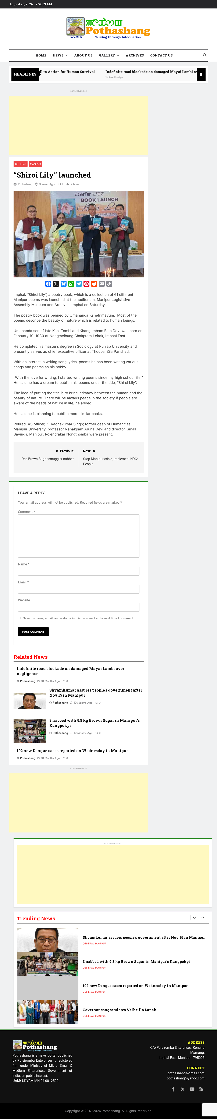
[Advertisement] (78, 125)
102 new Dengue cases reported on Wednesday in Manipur (72, 750)
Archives (135, 55)
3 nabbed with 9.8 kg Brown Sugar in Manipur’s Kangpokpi (136, 961)
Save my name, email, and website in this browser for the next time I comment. (78, 618)
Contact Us (161, 55)
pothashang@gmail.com (186, 1073)
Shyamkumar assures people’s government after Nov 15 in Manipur (144, 937)
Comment (26, 512)
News (58, 55)
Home (41, 55)
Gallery (107, 55)
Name (23, 564)
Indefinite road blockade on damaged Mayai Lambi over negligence (143, 71)
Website (24, 600)
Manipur (35, 164)
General (20, 164)
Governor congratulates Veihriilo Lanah (119, 1009)
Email (23, 582)
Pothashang (25, 184)
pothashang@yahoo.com (185, 1078)
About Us (83, 55)
